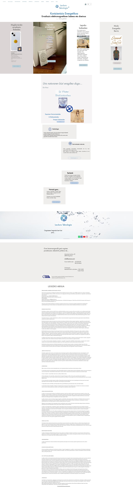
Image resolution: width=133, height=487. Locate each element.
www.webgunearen (45, 471)
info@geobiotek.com (53, 299)
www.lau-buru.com (59, 293)
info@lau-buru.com (69, 258)
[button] (85, 4)
